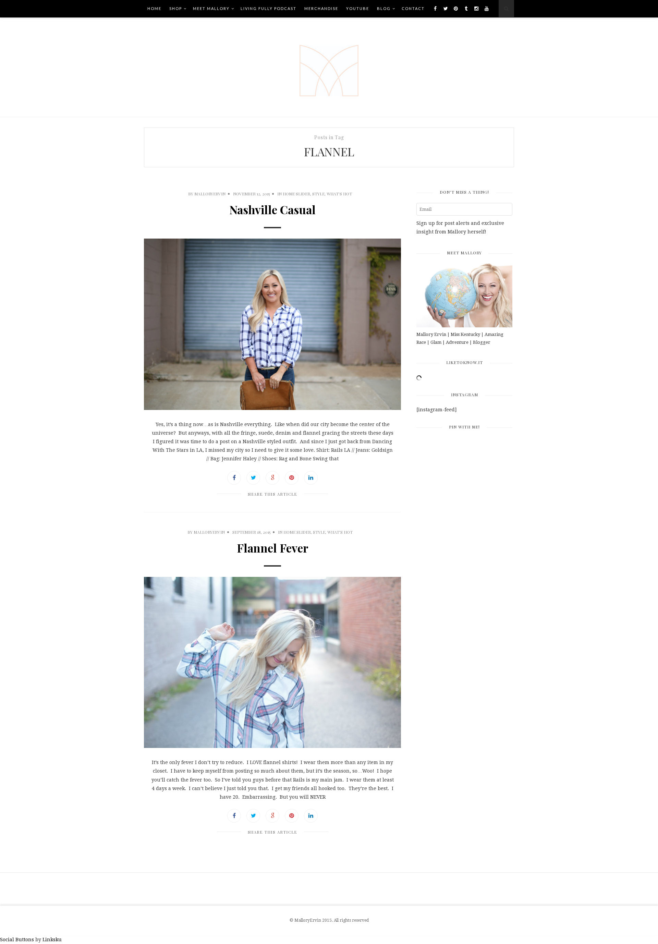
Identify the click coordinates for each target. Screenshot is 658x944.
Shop (175, 8)
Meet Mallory (211, 8)
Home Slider (296, 193)
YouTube (357, 8)
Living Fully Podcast (268, 8)
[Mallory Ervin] (329, 67)
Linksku (52, 939)
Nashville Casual (272, 209)
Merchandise (321, 8)
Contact (413, 8)
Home (154, 8)
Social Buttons (17, 939)
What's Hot (339, 193)
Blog (384, 8)
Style (318, 193)
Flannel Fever (272, 547)
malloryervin (210, 193)
